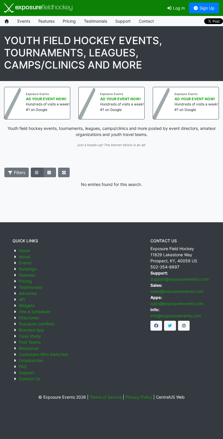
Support (123, 21)
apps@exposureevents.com (177, 303)
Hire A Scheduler (35, 311)
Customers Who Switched (43, 354)
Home (24, 250)
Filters (19, 172)
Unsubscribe (31, 360)
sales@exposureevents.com (177, 291)
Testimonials (95, 21)
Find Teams (30, 342)
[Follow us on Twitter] (170, 326)
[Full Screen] (64, 173)
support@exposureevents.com (179, 279)
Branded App (31, 329)
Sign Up (206, 8)
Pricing (69, 21)
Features (46, 21)
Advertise (28, 293)
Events (23, 21)
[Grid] (49, 173)
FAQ (23, 366)
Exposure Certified (36, 323)
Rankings (27, 268)
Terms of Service (106, 397)
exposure (43, 7)
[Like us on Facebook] (156, 326)
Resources (29, 348)
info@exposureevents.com (175, 315)
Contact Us (29, 378)
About (24, 256)
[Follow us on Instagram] (184, 326)
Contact (146, 21)
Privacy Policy (138, 397)
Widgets (27, 305)
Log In (178, 8)
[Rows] (37, 173)
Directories (29, 317)
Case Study (30, 336)
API (22, 299)
